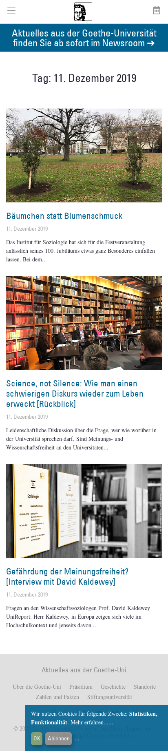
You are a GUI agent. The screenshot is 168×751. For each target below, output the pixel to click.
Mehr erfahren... (89, 722)
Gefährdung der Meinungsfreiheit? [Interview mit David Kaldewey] (67, 576)
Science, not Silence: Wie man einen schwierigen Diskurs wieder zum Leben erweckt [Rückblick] (75, 393)
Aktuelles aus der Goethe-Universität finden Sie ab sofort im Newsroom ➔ (84, 37)
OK (36, 738)
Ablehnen (59, 738)
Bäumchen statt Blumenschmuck (64, 215)
